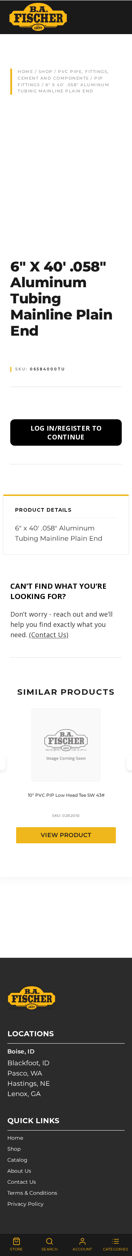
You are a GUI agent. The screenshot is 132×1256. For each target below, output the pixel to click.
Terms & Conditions (32, 1193)
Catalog (17, 1160)
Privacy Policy (25, 1204)
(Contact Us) (48, 634)
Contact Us (21, 1182)
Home (25, 71)
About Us (19, 1171)
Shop (45, 71)
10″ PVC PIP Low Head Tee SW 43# (66, 795)
